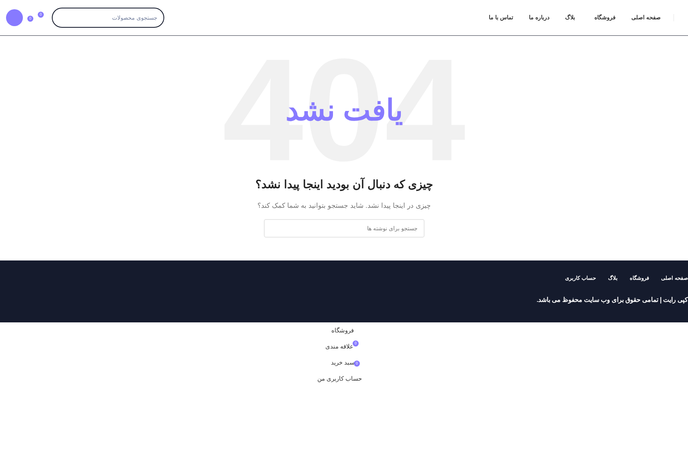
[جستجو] (62, 18)
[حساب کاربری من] (14, 18)
